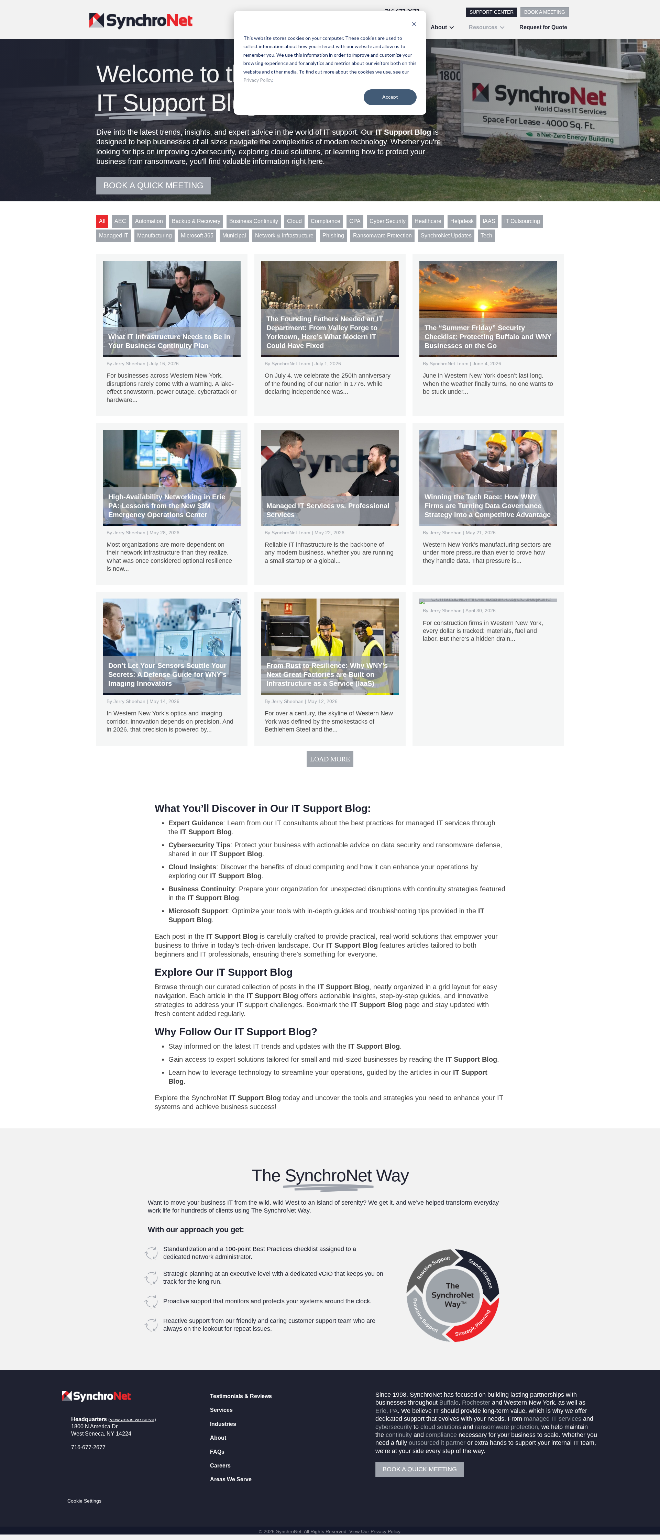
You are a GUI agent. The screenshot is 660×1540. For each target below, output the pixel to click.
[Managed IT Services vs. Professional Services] (330, 504)
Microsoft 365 (197, 235)
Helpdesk (462, 221)
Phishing (333, 235)
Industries (223, 1424)
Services (221, 1410)
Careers (220, 1466)
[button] (72, 1472)
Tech (486, 235)
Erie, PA (386, 1410)
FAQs (217, 1452)
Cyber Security (388, 221)
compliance (441, 1434)
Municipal (234, 235)
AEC (120, 221)
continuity (399, 1434)
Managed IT (113, 235)
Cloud (294, 221)
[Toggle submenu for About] (452, 28)
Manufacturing (154, 235)
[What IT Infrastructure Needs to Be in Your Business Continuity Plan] (172, 335)
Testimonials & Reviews (241, 1396)
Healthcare (428, 221)
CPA (355, 221)
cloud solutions (440, 1427)
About (218, 1438)
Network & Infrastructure (284, 235)
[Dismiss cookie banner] (414, 25)
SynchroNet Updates (446, 235)
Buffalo (449, 1402)
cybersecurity (393, 1427)
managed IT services (552, 1419)
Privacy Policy (257, 80)
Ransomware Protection (382, 235)
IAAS (489, 221)
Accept (390, 97)
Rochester (476, 1402)
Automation (149, 221)
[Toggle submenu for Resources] (502, 28)
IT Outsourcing (522, 221)
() (132, 1419)
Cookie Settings (84, 1501)
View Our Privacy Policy (374, 1531)
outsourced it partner (437, 1443)
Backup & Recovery (196, 221)
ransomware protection (506, 1427)
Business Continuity (253, 221)
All (102, 221)
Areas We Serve (231, 1480)
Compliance (325, 221)
